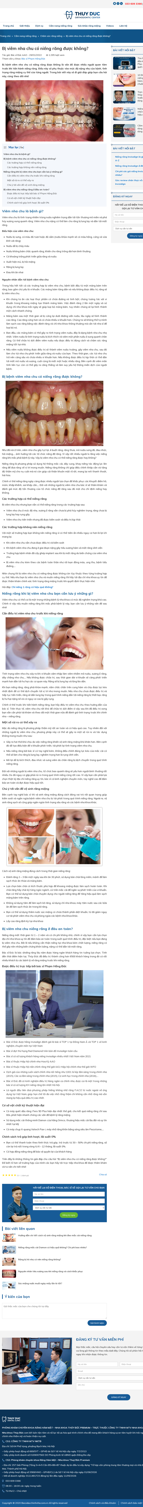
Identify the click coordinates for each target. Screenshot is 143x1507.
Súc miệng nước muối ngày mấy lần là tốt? (40, 1283)
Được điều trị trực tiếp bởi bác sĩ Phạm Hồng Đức (32, 193)
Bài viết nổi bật (124, 50)
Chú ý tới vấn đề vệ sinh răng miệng (25, 184)
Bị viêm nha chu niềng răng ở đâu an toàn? (26, 189)
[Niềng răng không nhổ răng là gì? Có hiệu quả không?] (124, 114)
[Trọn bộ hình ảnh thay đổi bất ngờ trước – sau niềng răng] (124, 98)
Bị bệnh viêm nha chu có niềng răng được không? (29, 158)
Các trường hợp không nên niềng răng (26, 167)
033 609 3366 (133, 3)
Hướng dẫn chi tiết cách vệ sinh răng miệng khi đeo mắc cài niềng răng (55, 1235)
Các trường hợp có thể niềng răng (24, 162)
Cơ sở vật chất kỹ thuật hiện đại (23, 198)
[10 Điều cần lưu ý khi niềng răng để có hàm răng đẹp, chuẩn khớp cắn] (124, 81)
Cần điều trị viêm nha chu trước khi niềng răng (31, 175)
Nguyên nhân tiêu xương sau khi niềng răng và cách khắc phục (50, 1271)
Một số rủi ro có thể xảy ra (20, 180)
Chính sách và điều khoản (102, 1503)
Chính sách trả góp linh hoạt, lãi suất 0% (28, 202)
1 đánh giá (23, 1176)
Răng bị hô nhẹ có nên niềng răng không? (39, 1259)
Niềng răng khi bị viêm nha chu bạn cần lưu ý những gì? (33, 171)
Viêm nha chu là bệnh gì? (16, 154)
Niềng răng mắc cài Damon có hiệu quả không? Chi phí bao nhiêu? (52, 1247)
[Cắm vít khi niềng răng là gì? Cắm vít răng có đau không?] (124, 131)
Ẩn (21, 147)
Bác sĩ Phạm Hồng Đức (33, 58)
